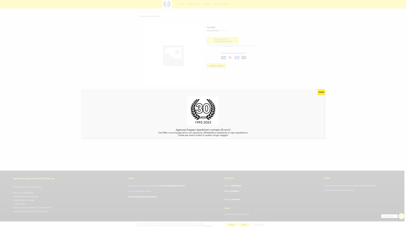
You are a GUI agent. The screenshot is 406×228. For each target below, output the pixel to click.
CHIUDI (321, 92)
